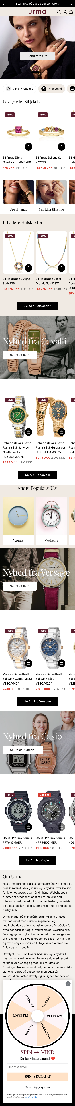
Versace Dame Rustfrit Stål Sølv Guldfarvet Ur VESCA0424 (17, 678)
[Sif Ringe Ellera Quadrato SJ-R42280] (18, 131)
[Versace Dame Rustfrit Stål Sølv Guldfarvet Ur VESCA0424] (18, 648)
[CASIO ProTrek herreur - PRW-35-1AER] (18, 811)
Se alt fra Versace (37, 701)
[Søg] (58, 12)
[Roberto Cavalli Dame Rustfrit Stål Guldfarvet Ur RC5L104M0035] (51, 417)
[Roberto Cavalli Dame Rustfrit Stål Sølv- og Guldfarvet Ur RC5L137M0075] (18, 417)
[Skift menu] (4, 12)
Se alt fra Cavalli (37, 475)
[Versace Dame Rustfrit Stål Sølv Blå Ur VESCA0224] (51, 648)
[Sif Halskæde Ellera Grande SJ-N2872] (51, 252)
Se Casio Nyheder (23, 750)
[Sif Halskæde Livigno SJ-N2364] (18, 252)
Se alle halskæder (37, 306)
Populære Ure (38, 56)
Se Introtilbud (19, 355)
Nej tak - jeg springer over (37, 1087)
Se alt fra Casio (37, 860)
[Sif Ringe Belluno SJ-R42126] (51, 131)
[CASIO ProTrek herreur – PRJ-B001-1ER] (51, 811)
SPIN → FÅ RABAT (38, 1076)
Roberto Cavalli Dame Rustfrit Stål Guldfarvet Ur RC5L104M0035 (50, 447)
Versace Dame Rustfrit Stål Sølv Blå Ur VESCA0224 (50, 678)
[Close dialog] (68, 983)
